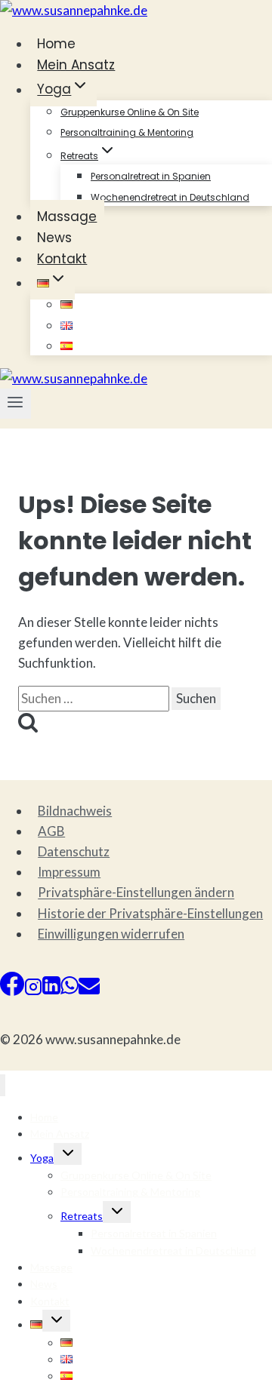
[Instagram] (33, 991)
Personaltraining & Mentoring (126, 132)
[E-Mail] (89, 991)
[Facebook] (12, 991)
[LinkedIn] (51, 991)
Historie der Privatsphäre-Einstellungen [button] (150, 913)
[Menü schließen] (2, 1085)
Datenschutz (74, 851)
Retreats (81, 1215)
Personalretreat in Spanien (151, 176)
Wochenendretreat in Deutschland (170, 197)
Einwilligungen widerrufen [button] (111, 934)
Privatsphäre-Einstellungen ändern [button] (136, 893)
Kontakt (62, 259)
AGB (51, 831)
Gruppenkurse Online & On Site (129, 112)
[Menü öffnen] (15, 404)
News (54, 238)
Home (56, 44)
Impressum (69, 872)
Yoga (42, 1157)
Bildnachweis (75, 811)
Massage (67, 216)
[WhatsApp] (69, 991)
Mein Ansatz (76, 65)
